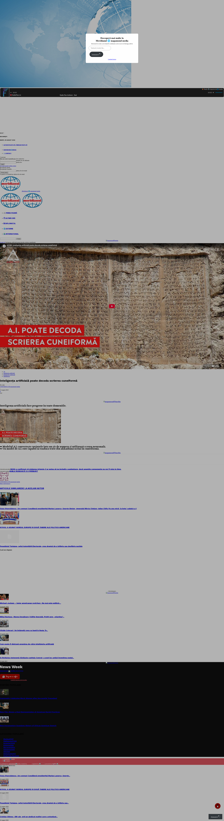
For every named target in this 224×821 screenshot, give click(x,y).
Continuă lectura (112, 59)
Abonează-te (95, 54)
